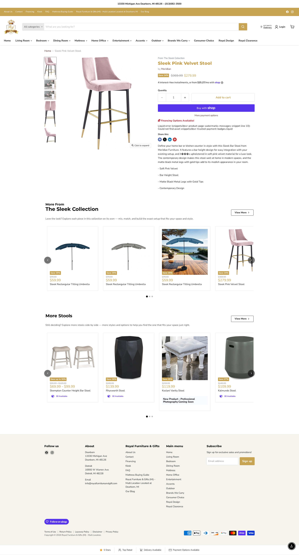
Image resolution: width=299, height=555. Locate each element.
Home (7, 40)
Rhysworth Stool (115, 390)
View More (241, 212)
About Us (8, 12)
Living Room (22, 40)
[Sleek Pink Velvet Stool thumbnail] (50, 68)
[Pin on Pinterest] (175, 139)
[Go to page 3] (152, 296)
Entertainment (121, 40)
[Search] (243, 26)
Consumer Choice (204, 40)
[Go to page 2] (149, 296)
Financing (30, 12)
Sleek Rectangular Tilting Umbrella (70, 284)
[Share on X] (165, 139)
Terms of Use (50, 531)
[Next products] (251, 260)
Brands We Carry (178, 40)
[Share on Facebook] (160, 139)
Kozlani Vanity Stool (173, 390)
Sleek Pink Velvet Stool (231, 284)
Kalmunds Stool (227, 390)
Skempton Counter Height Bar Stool (70, 390)
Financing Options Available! (177, 120)
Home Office (99, 40)
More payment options (206, 115)
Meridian (166, 69)
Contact (19, 12)
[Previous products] (47, 260)
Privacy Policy (112, 531)
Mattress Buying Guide (62, 12)
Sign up (247, 461)
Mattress (80, 40)
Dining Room (61, 40)
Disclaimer (97, 531)
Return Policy (65, 531)
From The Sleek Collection (171, 58)
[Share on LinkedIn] (170, 139)
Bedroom (41, 40)
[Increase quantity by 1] (185, 97)
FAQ (47, 12)
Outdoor (157, 40)
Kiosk (39, 12)
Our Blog (145, 12)
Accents (141, 40)
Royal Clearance (248, 40)
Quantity (162, 90)
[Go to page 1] (147, 297)
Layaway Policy (82, 531)
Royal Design (226, 40)
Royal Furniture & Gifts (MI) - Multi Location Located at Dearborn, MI (107, 12)
